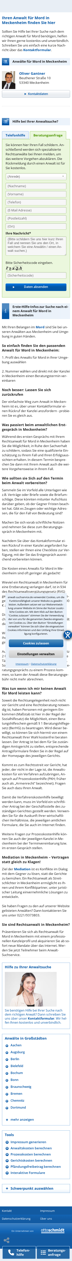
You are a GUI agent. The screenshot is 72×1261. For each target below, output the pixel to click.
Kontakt (7, 1211)
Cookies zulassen (36, 643)
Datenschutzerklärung (43, 664)
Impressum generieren (28, 1142)
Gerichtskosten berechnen (31, 1160)
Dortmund (18, 1108)
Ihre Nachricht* (18, 233)
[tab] (15, 135)
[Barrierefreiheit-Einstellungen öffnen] (68, 635)
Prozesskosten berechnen (31, 1154)
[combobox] (36, 176)
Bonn (14, 1080)
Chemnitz (17, 1101)
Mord (40, 327)
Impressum (22, 664)
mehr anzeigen (22, 1119)
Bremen (16, 1094)
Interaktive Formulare (28, 1172)
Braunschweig (21, 1087)
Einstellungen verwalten (36, 654)
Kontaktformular (37, 50)
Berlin (15, 1059)
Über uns (46, 1218)
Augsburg (18, 1052)
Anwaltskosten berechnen (31, 1148)
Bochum (17, 1073)
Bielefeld (17, 1066)
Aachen (16, 1045)
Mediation (22, 869)
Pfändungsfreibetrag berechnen (36, 1166)
